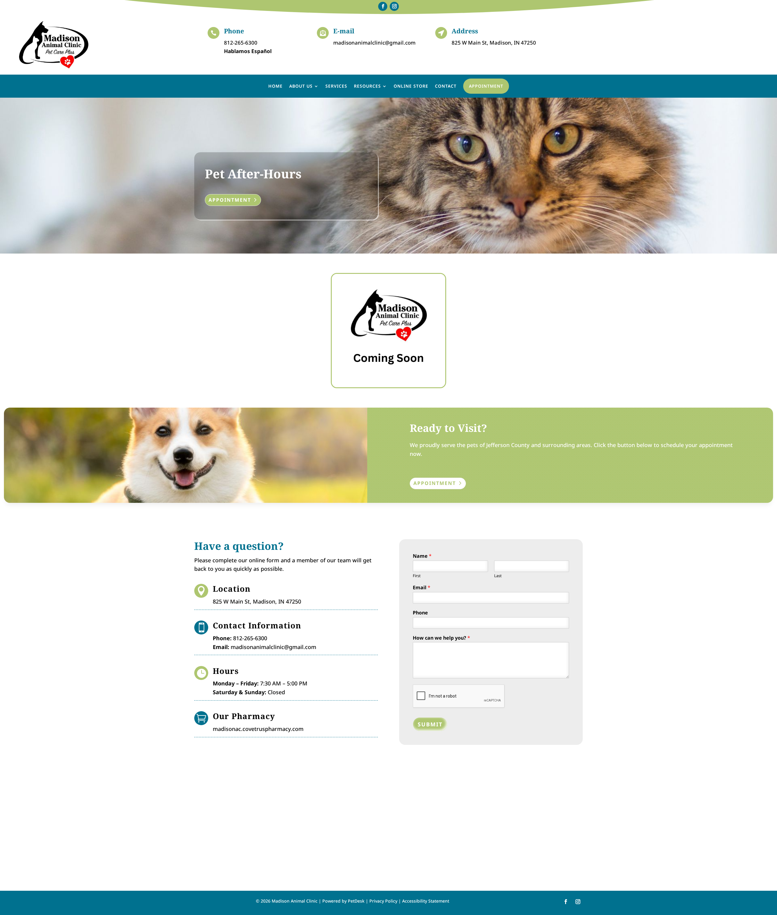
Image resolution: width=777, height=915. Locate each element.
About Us (301, 86)
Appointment (486, 86)
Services (336, 86)
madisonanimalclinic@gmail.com (374, 42)
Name (422, 556)
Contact (445, 86)
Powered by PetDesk (343, 901)
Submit (430, 724)
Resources (367, 86)
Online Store (411, 86)
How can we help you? (441, 638)
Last (498, 575)
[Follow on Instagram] (394, 6)
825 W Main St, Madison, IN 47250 (494, 42)
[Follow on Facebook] (382, 6)
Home (275, 86)
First (417, 575)
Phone (420, 613)
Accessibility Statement (425, 901)
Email (421, 587)
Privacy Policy (383, 901)
